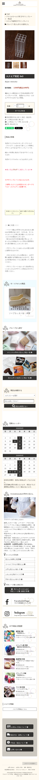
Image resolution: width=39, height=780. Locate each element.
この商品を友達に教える (14, 119)
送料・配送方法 (28, 767)
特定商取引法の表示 (9, 769)
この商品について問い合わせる (17, 122)
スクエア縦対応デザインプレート (17, 21)
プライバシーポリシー (21, 769)
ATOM (33, 769)
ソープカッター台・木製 (20, 313)
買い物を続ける (12, 124)
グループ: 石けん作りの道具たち (17, 24)
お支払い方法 (19, 767)
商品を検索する (20, 406)
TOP (8, 14)
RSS (29, 769)
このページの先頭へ (30, 763)
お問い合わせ (11, 767)
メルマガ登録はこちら (20, 709)
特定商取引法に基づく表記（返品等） (19, 117)
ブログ (15, 169)
